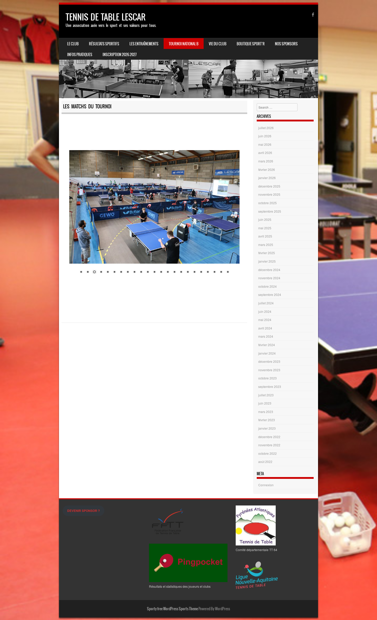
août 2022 (265, 461)
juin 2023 (264, 403)
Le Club (73, 44)
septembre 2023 (269, 386)
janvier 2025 (267, 261)
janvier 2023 (267, 428)
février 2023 (266, 420)
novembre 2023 (269, 370)
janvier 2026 (267, 177)
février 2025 (266, 253)
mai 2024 (264, 319)
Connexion (266, 485)
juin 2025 (264, 219)
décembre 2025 (269, 186)
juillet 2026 (266, 128)
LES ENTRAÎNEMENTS (144, 44)
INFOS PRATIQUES (79, 54)
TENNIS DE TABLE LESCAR (105, 17)
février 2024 (266, 345)
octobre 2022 (267, 453)
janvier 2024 (267, 353)
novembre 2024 (269, 278)
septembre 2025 (269, 211)
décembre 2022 (269, 437)
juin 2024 (264, 311)
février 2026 (266, 169)
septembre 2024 (269, 294)
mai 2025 (264, 228)
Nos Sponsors (286, 44)
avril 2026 (265, 152)
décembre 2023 (269, 361)
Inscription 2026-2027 (120, 54)
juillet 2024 (266, 303)
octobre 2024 (267, 286)
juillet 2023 (266, 395)
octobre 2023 (267, 378)
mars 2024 (265, 336)
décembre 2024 (269, 269)
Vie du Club (217, 44)
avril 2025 (265, 236)
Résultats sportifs (104, 44)
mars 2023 (265, 411)
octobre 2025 (267, 203)
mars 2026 (265, 161)
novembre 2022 (269, 445)
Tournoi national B (184, 44)
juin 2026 (264, 136)
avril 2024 (265, 328)
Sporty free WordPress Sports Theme (172, 609)
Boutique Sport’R (251, 44)
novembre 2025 (269, 194)
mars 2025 (265, 244)
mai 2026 (264, 144)
